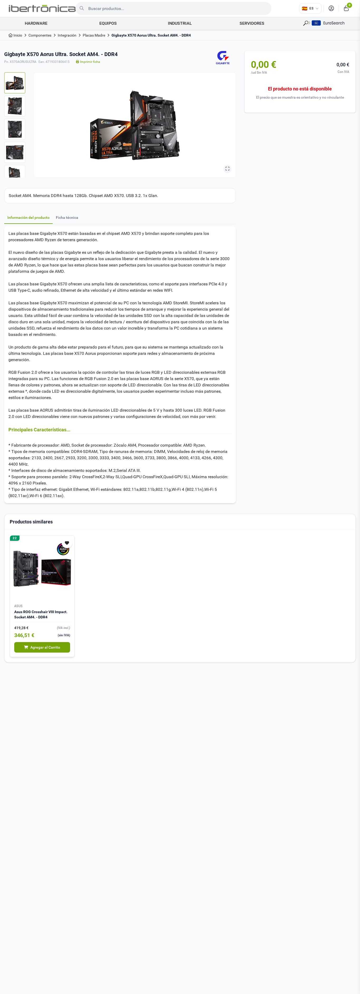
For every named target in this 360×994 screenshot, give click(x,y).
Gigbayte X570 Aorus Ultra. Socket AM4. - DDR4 (151, 35)
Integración (67, 35)
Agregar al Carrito (45, 647)
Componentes (39, 35)
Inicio (17, 35)
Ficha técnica (67, 217)
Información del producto (28, 217)
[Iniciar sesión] (331, 8)
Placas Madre (94, 35)
